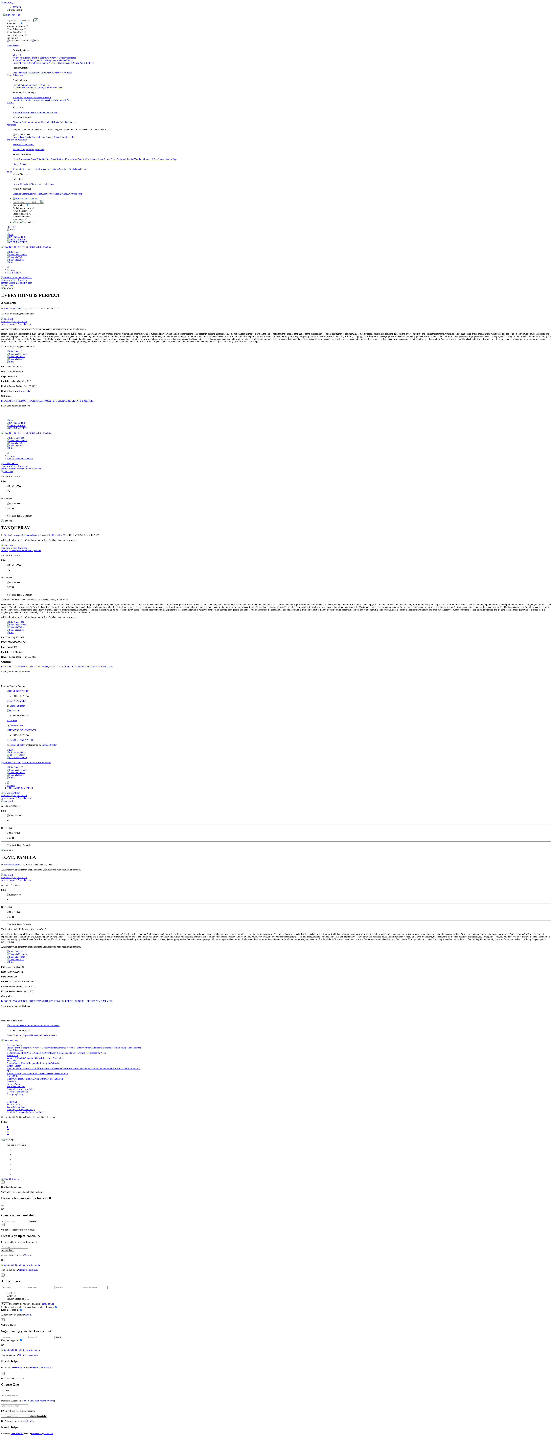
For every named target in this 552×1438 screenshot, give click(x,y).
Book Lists (21, 1053)
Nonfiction (41, 60)
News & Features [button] (15, 75)
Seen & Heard (44, 97)
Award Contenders (42, 122)
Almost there (7, 1250)
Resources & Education (23, 144)
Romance (71, 58)
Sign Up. (31, 1421)
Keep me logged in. (10, 1310)
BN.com (28, 283)
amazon (4, 283)
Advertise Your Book (134, 159)
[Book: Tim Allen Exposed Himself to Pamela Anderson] (33, 1025)
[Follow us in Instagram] (8, 1132)
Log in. (28, 1255)
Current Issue (19, 137)
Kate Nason (9, 308)
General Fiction (20, 85)
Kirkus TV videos (87, 1053)
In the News (32, 100)
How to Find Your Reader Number (38, 1400)
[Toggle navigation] (2, 15)
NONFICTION (14, 272)
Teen (39, 85)
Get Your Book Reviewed (54, 159)
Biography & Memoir (56, 60)
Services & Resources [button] (17, 139)
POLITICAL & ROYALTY (41, 401)
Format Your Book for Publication (81, 159)
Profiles (16, 97)
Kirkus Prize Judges (55, 1058)
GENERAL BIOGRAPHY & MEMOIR (74, 401)
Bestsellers (17, 72)
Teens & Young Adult (75, 63)
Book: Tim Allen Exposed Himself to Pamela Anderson (32, 1035)
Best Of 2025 (52, 72)
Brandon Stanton (32, 535)
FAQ (32, 1079)
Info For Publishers (54, 1079)
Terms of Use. (47, 1304)
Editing (22, 149)
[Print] (10, 262)
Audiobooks (18, 58)
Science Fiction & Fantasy (25, 60)
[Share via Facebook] (17, 254)
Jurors (54, 112)
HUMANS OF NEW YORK (20, 740)
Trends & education (21, 169)
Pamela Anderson (12, 864)
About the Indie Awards (23, 122)
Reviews (11, 270)
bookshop (13, 468)
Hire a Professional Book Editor (21, 1068)
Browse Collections (21, 184)
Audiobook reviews (16, 26)
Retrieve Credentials (37, 1416)
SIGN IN (17, 7)
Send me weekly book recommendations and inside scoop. (28, 1307)
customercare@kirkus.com (42, 1367)
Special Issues (31, 137)
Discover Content (21, 194)
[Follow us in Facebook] (7, 1127)
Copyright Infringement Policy (21, 1089)
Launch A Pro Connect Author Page (160, 159)
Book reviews (13, 23)
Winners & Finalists (21, 112)
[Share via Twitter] (16, 257)
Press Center (40, 1079)
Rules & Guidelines (60, 122)
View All (17, 55)
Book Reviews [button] (13, 45)
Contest (26, 1079)
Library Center (19, 164)
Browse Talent (35, 194)
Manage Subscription (56, 137)
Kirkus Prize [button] (12, 1055)
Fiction (27, 58)
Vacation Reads (65, 72)
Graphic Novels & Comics (53, 63)
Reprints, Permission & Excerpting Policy (17, 1093)
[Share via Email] (15, 260)
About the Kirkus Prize (40, 112)
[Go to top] (7, 1139)
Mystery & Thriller (45, 87)
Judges (72, 122)
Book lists (26, 72)
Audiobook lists (38, 72)
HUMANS (12, 720)
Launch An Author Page (71, 194)
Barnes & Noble (16, 283)
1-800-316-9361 (17, 1367)
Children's (89, 63)
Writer (10, 1296)
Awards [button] (10, 102)
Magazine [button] (11, 125)
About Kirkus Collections (42, 184)
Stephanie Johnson (13, 535)
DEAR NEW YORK (16, 701)
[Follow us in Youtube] (8, 1134)
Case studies (36, 169)
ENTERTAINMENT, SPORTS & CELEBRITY (51, 666)
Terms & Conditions (16, 1086)
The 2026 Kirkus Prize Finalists (36, 247)
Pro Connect (13, 38)
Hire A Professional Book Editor (27, 159)
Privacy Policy (13, 1084)
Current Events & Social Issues (27, 63)
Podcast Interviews (16, 35)
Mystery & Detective (57, 58)
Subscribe (70, 137)
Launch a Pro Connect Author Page (95, 1068)
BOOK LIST (15, 247)
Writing (16, 149)
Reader (10, 1293)
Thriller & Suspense (39, 58)
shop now (6, 280)
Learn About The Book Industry (125, 1068)
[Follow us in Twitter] (8, 1129)
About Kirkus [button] (13, 1076)
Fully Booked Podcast (63, 100)
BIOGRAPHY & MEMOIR (14, 401)
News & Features (15, 29)
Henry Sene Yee (59, 535)
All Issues (41, 137)
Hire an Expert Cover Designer (111, 159)
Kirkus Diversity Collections (20, 1073)
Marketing (40, 149)
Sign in (5, 1304)
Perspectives (25, 97)
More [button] (9, 171)
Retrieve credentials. (28, 1270)
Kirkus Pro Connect (42, 1073)
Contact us (12, 1081)
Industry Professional (17, 1299)
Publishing (31, 149)
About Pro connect (51, 194)
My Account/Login (59, 1073)
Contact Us (12, 1102)
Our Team (18, 1079)
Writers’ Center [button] (14, 1066)
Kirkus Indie (24, 391)
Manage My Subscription (39, 1063)
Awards (34, 97)
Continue (32, 1222)
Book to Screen (20, 100)
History (69, 60)
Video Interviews (15, 32)
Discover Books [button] (14, 1045)
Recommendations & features (55, 169)
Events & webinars (77, 169)
